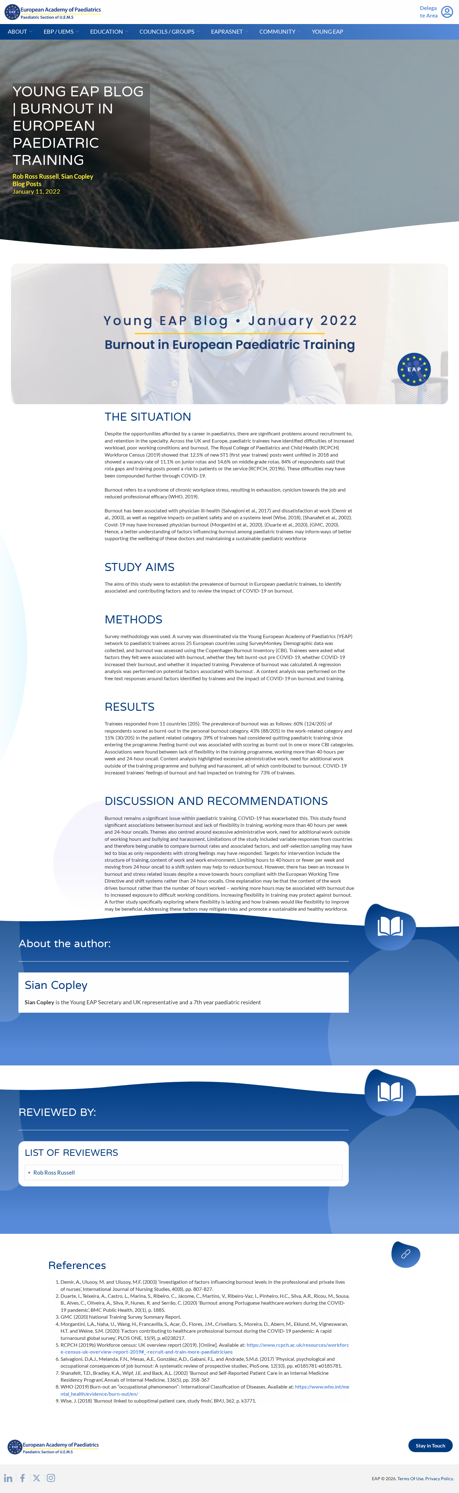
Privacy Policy (439, 1478)
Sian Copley (77, 176)
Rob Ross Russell (35, 176)
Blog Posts (27, 183)
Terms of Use (410, 1478)
